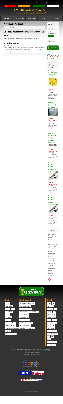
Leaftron (54, 320)
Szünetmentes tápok (19, 18)
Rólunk (7, 325)
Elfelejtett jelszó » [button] (52, 41)
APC (53, 303)
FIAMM (53, 314)
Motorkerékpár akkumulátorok (26, 322)
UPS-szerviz (25, 6)
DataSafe (50, 311)
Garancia (8, 322)
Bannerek (13, 325)
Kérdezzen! (40, 2)
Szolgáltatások (16, 2)
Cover (52, 306)
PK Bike (55, 331)
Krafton (49, 320)
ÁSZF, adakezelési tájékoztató (12, 328)
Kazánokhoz (10, 6)
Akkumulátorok (7, 18)
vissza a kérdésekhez (10, 27)
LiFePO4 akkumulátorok (25, 306)
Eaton (49, 314)
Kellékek (56, 18)
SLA (48, 336)
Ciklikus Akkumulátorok (25, 320)
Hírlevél (23, 2)
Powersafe (50, 333)
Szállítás (53, 2)
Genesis (49, 317)
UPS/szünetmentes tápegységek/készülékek (29, 311)
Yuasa (49, 344)
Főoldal (9, 2)
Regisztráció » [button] (52, 38)
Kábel (54, 317)
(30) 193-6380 (39, 6)
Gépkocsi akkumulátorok (25, 325)
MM (48, 328)
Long (49, 325)
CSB (55, 309)
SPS (52, 336)
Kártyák (43, 18)
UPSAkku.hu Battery (52, 342)
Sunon (49, 339)
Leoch (54, 322)
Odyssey (49, 331)
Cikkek (34, 2)
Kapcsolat (47, 2)
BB (48, 306)
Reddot (55, 333)
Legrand (49, 322)
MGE (53, 325)
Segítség (8, 331)
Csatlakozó (50, 309)
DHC (55, 311)
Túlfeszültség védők (31, 18)
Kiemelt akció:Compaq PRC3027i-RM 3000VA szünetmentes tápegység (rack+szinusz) (52, 137)
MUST (52, 328)
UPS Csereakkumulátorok (25, 309)
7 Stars (49, 303)
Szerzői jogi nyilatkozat (11, 333)
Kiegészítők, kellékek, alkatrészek (27, 328)
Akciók (29, 2)
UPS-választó (9, 311)
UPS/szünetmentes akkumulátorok (27, 303)
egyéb (53, 344)
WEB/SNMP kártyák (24, 317)
